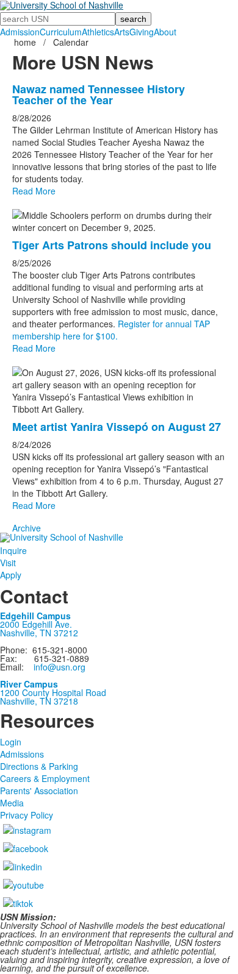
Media (12, 803)
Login (10, 742)
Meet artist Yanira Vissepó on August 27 (116, 427)
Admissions (22, 754)
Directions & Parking (39, 766)
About (165, 32)
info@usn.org (59, 667)
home (26, 42)
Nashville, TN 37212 (39, 633)
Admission (20, 32)
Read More (34, 191)
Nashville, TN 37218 (39, 701)
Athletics (98, 32)
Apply (10, 575)
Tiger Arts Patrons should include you (111, 245)
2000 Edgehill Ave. (36, 624)
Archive (26, 528)
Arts (121, 32)
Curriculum (61, 32)
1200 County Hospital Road (53, 692)
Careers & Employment (45, 778)
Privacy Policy (26, 815)
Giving (141, 32)
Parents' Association (39, 790)
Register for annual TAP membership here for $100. (111, 330)
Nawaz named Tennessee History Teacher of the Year (98, 94)
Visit (8, 562)
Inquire (13, 550)
